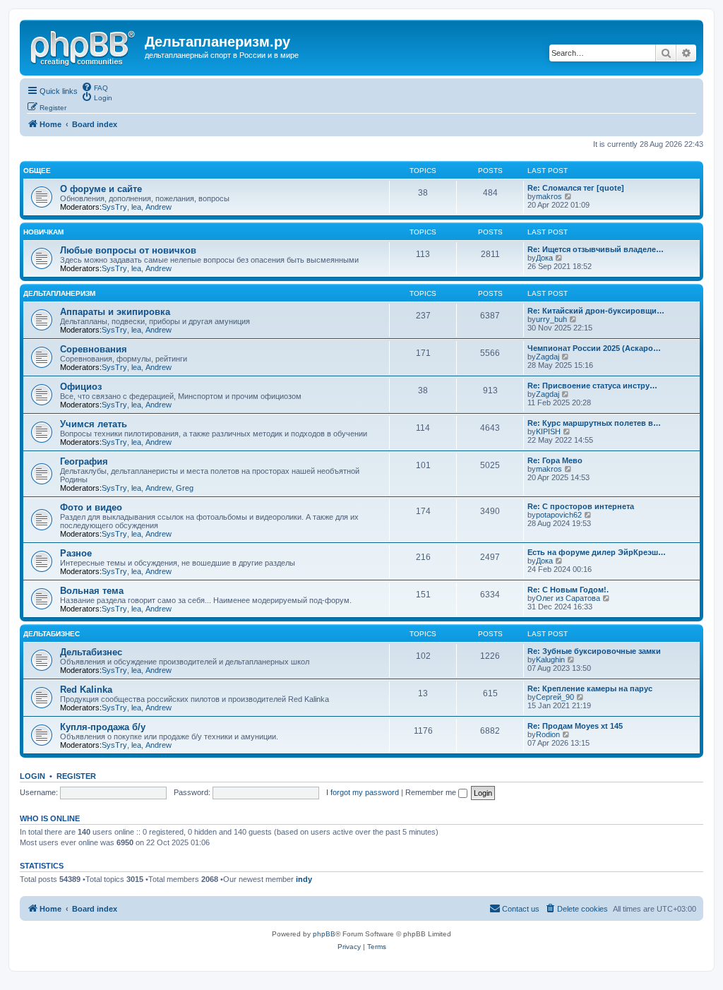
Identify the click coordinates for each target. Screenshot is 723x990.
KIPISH (548, 431)
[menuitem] (94, 87)
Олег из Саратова (568, 598)
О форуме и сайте (101, 189)
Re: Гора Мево (554, 460)
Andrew (158, 207)
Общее (37, 170)
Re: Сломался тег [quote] (575, 188)
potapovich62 (559, 515)
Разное (76, 553)
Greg (184, 488)
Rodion (548, 734)
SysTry (114, 207)
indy (304, 879)
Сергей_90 (555, 697)
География (84, 461)
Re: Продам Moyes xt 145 (575, 726)
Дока (544, 258)
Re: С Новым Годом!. (568, 589)
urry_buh (551, 319)
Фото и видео (91, 507)
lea (136, 207)
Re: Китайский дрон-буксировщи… (595, 310)
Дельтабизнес (51, 634)
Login (32, 776)
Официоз (81, 386)
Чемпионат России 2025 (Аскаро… (594, 348)
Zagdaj (547, 356)
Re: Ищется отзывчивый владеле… (595, 249)
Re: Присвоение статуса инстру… (592, 385)
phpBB (324, 934)
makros (549, 196)
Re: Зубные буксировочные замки (594, 651)
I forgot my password (362, 792)
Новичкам (43, 232)
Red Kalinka (86, 689)
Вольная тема (92, 590)
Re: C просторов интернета (580, 506)
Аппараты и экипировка (115, 311)
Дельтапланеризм (59, 293)
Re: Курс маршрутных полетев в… (594, 423)
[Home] (84, 45)
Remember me (431, 792)
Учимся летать (93, 424)
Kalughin (550, 659)
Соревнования (93, 349)
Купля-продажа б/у (102, 727)
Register (76, 776)
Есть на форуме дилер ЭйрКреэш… (596, 552)
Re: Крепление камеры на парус (589, 688)
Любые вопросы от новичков (128, 250)
